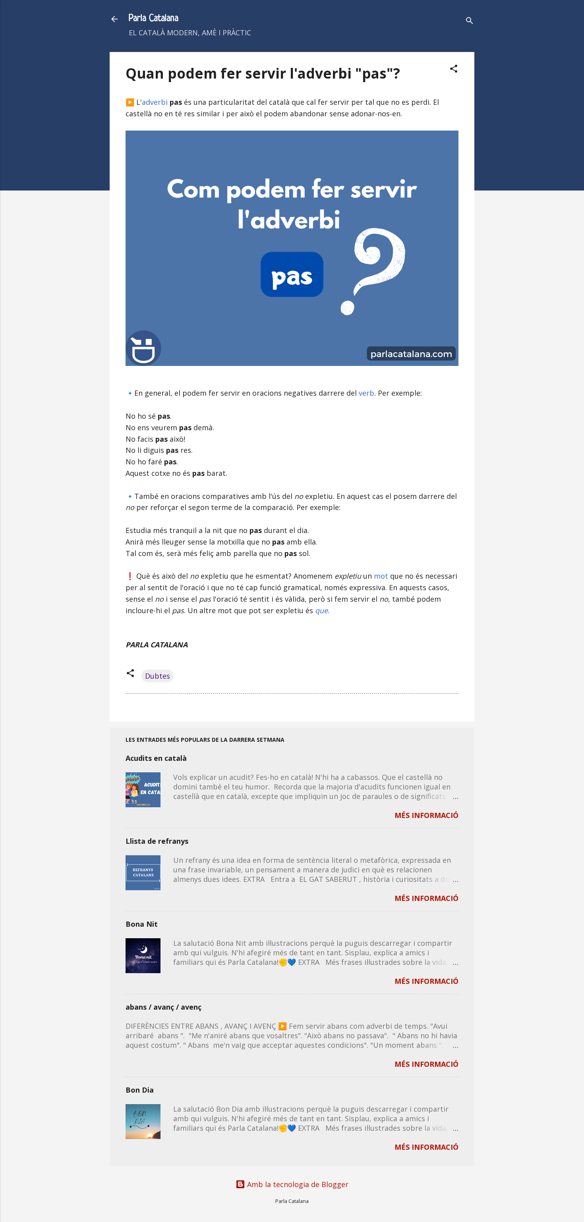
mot (381, 576)
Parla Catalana (153, 19)
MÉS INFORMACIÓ (426, 815)
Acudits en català (156, 758)
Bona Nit (142, 924)
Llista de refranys (157, 841)
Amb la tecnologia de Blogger (296, 1184)
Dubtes (157, 676)
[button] (453, 69)
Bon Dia (140, 1090)
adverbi (155, 102)
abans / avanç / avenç (163, 1007)
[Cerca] (469, 22)
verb (366, 393)
